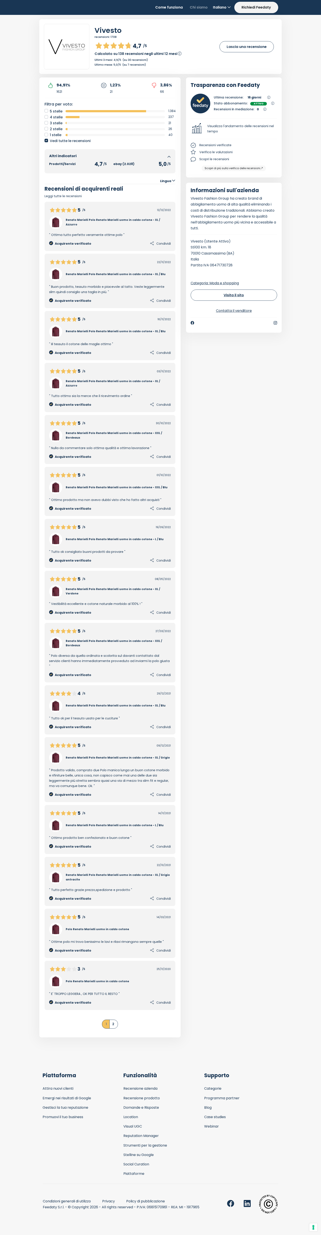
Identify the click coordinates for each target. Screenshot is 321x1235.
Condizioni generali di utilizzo (67, 1201)
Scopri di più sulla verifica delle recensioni (232, 168)
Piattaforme (133, 1173)
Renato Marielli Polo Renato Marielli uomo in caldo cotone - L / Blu (115, 539)
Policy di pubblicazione (145, 1201)
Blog (208, 1107)
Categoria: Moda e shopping (215, 283)
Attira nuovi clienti (58, 1088)
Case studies (215, 1116)
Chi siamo (199, 7)
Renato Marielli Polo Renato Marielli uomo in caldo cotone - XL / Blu (116, 274)
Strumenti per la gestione (145, 1145)
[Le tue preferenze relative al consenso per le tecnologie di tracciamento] (313, 1227)
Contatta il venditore (234, 310)
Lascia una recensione (247, 46)
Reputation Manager (141, 1135)
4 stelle (56, 117)
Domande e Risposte (141, 1107)
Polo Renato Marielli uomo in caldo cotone (97, 929)
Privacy (108, 1201)
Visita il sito (234, 295)
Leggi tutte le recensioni (63, 196)
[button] (234, 128)
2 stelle (56, 129)
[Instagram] (275, 323)
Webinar (211, 1126)
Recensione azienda (140, 1088)
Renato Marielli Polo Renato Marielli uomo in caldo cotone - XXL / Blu (116, 487)
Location (130, 1116)
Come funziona (169, 7)
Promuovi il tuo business (63, 1116)
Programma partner (222, 1098)
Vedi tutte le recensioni (70, 140)
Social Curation (136, 1164)
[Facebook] (192, 323)
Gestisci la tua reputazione (65, 1107)
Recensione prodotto (141, 1098)
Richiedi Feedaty (256, 7)
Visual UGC (132, 1126)
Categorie (212, 1088)
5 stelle (56, 111)
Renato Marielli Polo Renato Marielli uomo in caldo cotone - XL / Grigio (118, 757)
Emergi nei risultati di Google (67, 1098)
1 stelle (55, 134)
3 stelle (56, 123)
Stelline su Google (138, 1154)
